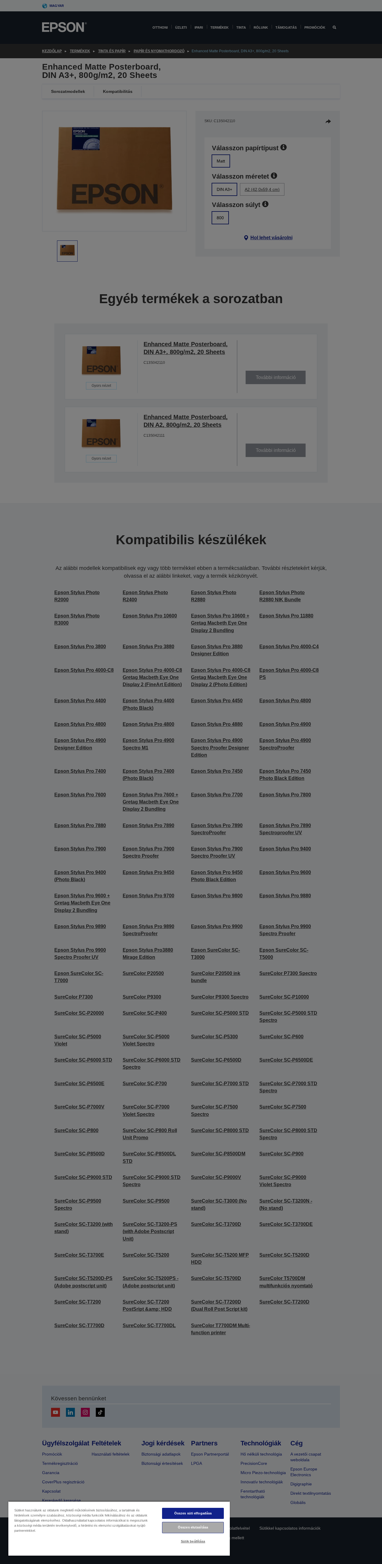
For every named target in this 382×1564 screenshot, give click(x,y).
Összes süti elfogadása (193, 1513)
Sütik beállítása (193, 1541)
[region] (119, 1528)
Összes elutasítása (193, 1527)
